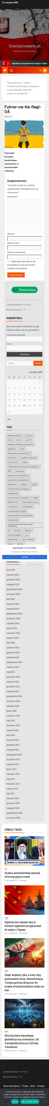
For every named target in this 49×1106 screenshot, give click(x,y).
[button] (24, 547)
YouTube (24, 557)
